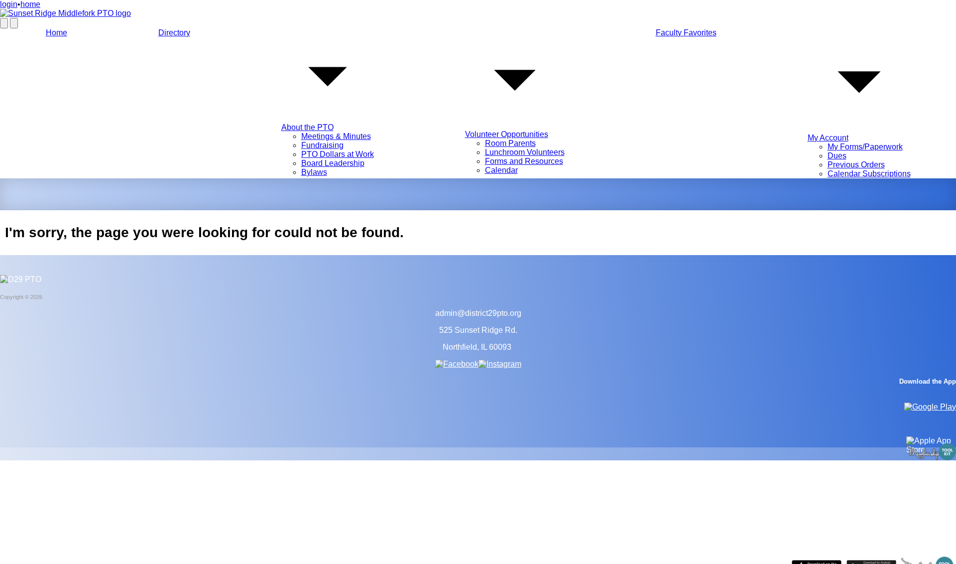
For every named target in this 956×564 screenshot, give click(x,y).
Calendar (501, 170)
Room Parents (510, 143)
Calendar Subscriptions (869, 173)
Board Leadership (332, 163)
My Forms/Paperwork (865, 146)
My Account (828, 138)
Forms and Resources (524, 161)
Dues (837, 155)
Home (56, 32)
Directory (174, 32)
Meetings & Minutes (336, 136)
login (8, 4)
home (30, 4)
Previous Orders (856, 164)
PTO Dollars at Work (337, 154)
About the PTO (307, 127)
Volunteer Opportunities (506, 134)
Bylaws (314, 172)
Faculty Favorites (686, 32)
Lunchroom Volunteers (525, 152)
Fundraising (322, 145)
